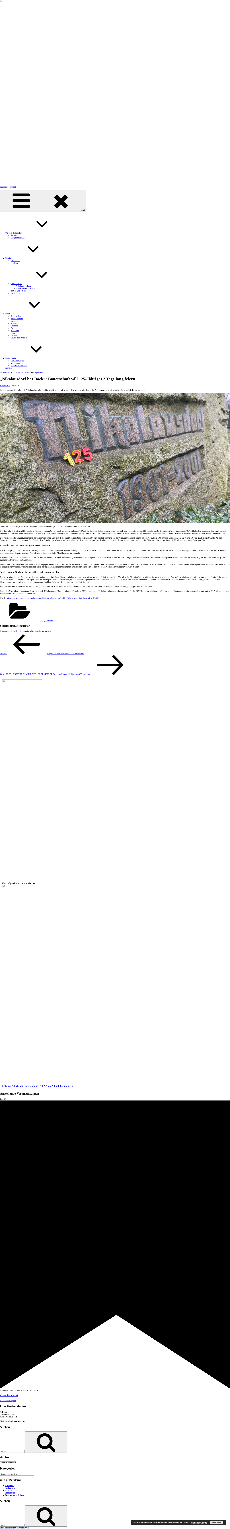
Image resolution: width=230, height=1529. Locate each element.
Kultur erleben (17, 318)
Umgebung (15, 293)
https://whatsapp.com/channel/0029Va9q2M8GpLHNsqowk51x (37, 1086)
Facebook (9, 1485)
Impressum (10, 1493)
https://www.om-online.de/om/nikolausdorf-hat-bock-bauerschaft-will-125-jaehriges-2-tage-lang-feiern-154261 (53, 598)
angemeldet (13, 631)
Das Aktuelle (10, 358)
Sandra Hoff (5, 385)
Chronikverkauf (9, 1395)
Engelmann (38, 372)
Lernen (14, 335)
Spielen (14, 323)
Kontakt (8, 368)
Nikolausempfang (23, 286)
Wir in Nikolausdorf (13, 233)
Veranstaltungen (17, 361)
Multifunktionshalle (19, 365)
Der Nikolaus (16, 283)
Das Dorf (9, 258)
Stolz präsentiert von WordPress (14, 1528)
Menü (83, 210)
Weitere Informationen (199, 1522)
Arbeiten (14, 328)
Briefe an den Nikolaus (25, 288)
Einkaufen (15, 330)
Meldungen (15, 363)
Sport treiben (16, 316)
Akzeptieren (216, 1522)
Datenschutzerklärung (15, 1495)
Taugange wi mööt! (8, 187)
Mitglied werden (17, 238)
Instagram (10, 1488)
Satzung (14, 235)
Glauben (14, 326)
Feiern (13, 333)
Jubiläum (14, 263)
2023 (42, 621)
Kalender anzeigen (8, 1400)
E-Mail (8, 1490)
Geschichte (15, 260)
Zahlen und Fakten (18, 291)
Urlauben (15, 321)
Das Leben (10, 314)
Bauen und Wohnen (19, 338)
